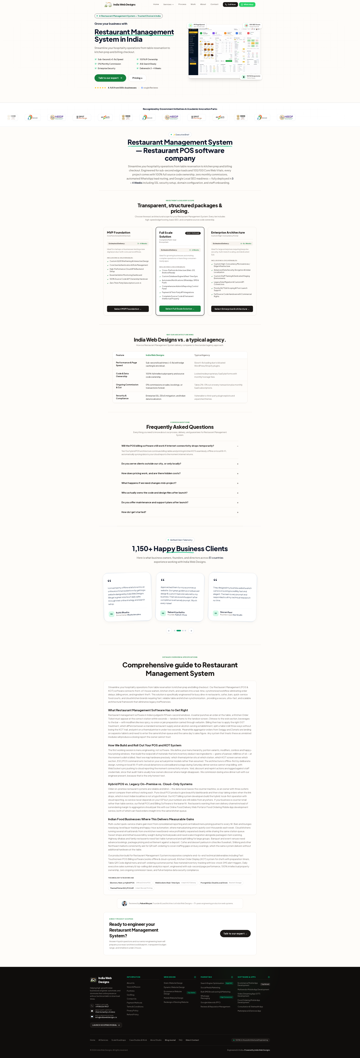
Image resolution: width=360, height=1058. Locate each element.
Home (156, 4)
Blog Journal (170, 1040)
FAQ (180, 1040)
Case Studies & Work (138, 1040)
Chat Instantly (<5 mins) (105, 1012)
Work (193, 4)
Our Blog (130, 995)
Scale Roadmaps (119, 1040)
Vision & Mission (133, 987)
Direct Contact (192, 1040)
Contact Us (131, 999)
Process (182, 4)
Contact (214, 4)
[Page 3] (183, 630)
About (203, 4)
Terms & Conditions (135, 1007)
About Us (130, 983)
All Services (103, 1040)
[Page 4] (185, 630)
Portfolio (131, 991)
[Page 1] (174, 630)
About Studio (156, 1040)
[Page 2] (178, 630)
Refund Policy (133, 1014)
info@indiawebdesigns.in (106, 1017)
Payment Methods (134, 1003)
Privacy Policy (132, 1011)
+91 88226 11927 (102, 1006)
